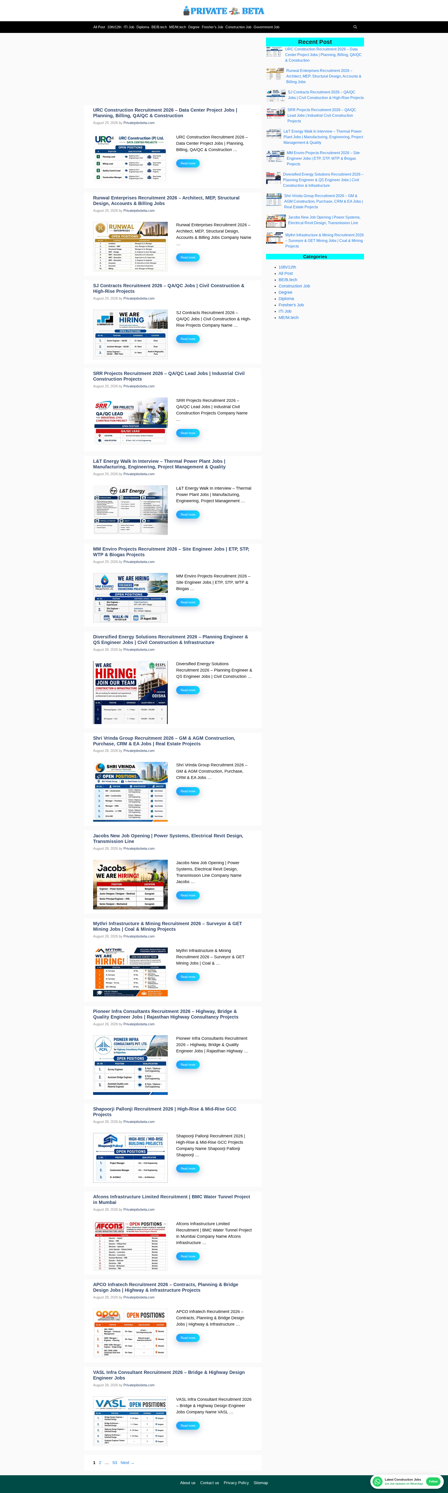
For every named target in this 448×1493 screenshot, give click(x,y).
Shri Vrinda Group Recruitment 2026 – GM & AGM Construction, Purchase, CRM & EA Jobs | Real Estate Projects (323, 201)
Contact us (209, 1483)
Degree (194, 27)
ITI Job (129, 27)
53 (115, 1462)
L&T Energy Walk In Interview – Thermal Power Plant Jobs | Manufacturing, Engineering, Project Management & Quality (323, 137)
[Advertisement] (172, 70)
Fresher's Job (291, 305)
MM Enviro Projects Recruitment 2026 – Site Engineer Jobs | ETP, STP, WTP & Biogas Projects (323, 158)
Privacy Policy (236, 1483)
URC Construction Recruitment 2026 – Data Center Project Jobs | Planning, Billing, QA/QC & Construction (323, 54)
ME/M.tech (177, 27)
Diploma (142, 27)
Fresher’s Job (212, 27)
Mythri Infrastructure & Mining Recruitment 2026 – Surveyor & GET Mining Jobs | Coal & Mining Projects (324, 240)
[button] (354, 27)
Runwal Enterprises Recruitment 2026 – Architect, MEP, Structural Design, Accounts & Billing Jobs (323, 76)
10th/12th (114, 27)
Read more (188, 163)
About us (188, 1483)
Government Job (266, 27)
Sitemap (261, 1483)
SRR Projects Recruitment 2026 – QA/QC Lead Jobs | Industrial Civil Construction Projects (321, 115)
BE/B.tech (159, 27)
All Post (99, 27)
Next (128, 1462)
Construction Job (238, 27)
